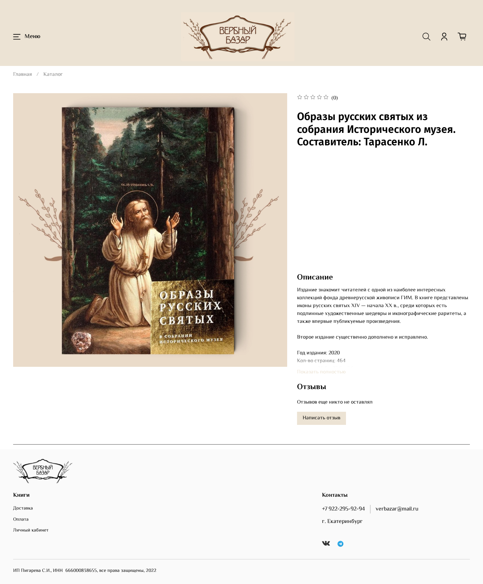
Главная (22, 75)
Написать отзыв (321, 418)
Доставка (23, 508)
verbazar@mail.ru (397, 509)
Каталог (53, 75)
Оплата (21, 519)
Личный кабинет (31, 530)
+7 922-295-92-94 (343, 509)
